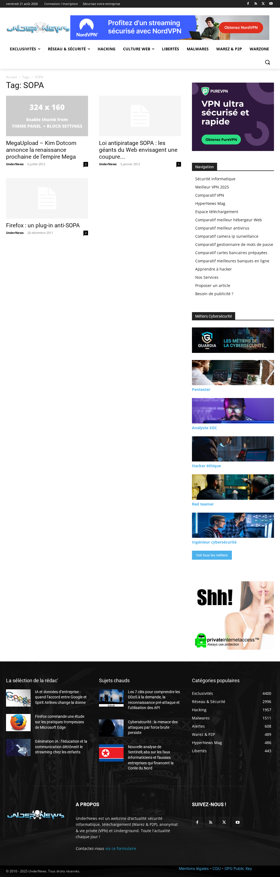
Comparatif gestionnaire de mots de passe (234, 244)
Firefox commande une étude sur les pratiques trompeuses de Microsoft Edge (59, 721)
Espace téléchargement (216, 211)
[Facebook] (248, 4)
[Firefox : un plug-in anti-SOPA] (47, 198)
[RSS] (256, 4)
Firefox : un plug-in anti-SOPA (43, 225)
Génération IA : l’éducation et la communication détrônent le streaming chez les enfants (61, 746)
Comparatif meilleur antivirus (222, 228)
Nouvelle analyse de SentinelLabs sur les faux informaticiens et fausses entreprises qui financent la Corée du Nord (151, 757)
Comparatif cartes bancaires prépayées (231, 252)
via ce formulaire (120, 848)
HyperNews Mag (210, 203)
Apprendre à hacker (213, 269)
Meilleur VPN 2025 (212, 187)
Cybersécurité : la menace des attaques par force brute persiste (153, 727)
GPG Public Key (238, 868)
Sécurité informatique (215, 178)
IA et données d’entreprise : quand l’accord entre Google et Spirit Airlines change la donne (61, 697)
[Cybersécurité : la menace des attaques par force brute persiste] (111, 728)
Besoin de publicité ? (214, 293)
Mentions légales (194, 868)
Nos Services (206, 277)
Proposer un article (212, 285)
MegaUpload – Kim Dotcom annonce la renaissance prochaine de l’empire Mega (41, 150)
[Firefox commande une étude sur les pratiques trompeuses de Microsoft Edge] (18, 722)
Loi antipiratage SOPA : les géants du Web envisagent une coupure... (138, 150)
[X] (263, 4)
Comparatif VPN (209, 195)
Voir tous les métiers (212, 555)
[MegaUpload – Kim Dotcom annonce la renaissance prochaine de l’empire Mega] (47, 116)
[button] (267, 62)
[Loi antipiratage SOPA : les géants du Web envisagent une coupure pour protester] (140, 116)
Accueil (11, 77)
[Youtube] (271, 4)
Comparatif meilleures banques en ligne (232, 260)
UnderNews (15, 164)
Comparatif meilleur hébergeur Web (228, 219)
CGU (216, 868)
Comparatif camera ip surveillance (226, 236)
